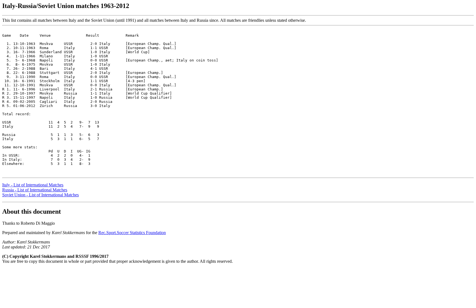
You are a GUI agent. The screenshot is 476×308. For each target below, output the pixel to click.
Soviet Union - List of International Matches (40, 194)
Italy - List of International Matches (32, 185)
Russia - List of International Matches (34, 190)
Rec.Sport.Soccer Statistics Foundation (132, 232)
